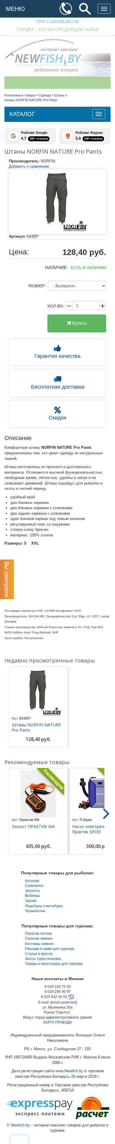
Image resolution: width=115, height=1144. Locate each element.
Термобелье (35, 911)
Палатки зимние (38, 938)
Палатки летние (38, 933)
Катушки (32, 881)
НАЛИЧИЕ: (56, 267)
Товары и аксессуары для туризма (54, 964)
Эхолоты (32, 891)
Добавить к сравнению (29, 166)
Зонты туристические (43, 959)
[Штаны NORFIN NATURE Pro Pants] (57, 201)
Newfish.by (20, 1125)
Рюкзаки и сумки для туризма (49, 949)
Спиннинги (34, 886)
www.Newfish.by (69, 1071)
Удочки (31, 901)
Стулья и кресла (38, 954)
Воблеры (32, 896)
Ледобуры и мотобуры (44, 906)
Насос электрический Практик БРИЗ (93, 829)
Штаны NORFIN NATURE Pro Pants (36, 727)
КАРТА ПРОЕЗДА (57, 1022)
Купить (79, 323)
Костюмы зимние (39, 944)
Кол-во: (55, 306)
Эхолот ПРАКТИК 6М (33, 826)
